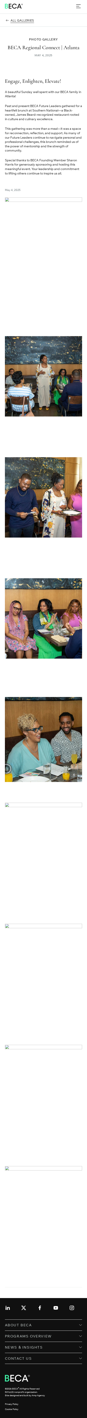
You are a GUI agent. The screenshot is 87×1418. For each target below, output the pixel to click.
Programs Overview (28, 1336)
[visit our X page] (23, 1308)
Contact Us (18, 1358)
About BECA (18, 1325)
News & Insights (24, 1347)
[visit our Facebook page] (39, 1308)
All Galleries (22, 20)
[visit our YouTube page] (55, 1308)
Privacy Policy (11, 1404)
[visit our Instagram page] (72, 1308)
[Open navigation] (78, 7)
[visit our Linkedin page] (7, 1308)
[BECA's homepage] (14, 6)
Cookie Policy (11, 1409)
